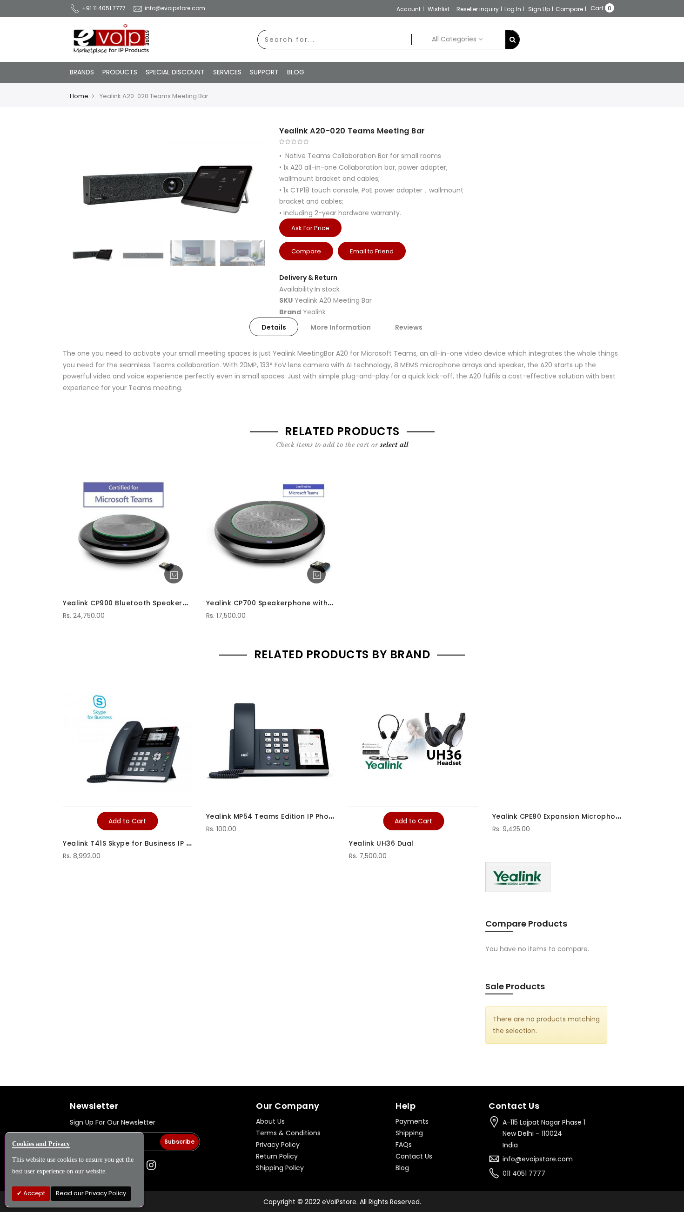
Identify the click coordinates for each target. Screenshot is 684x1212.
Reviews (408, 327)
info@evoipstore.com (175, 8)
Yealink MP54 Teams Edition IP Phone (272, 816)
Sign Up (539, 9)
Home (79, 96)
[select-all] (394, 445)
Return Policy (277, 1156)
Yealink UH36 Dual (381, 843)
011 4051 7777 (524, 1173)
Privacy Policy (278, 1144)
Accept (33, 1193)
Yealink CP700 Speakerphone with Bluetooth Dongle (299, 603)
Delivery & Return (308, 277)
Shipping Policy (280, 1167)
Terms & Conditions (288, 1133)
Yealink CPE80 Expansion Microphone (558, 816)
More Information (340, 327)
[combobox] (334, 39)
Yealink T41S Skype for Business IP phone (136, 843)
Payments (412, 1121)
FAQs (404, 1144)
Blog (402, 1167)
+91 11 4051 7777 (104, 8)
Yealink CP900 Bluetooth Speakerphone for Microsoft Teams (172, 603)
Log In (512, 9)
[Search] (512, 39)
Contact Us (414, 1156)
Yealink (314, 312)
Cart (597, 8)
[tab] (273, 327)
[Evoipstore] (109, 39)
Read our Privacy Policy (91, 1193)
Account (408, 9)
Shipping (409, 1133)
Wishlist (438, 9)
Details (274, 327)
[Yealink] (517, 876)
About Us (270, 1121)
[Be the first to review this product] (377, 142)
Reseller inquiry (477, 9)
